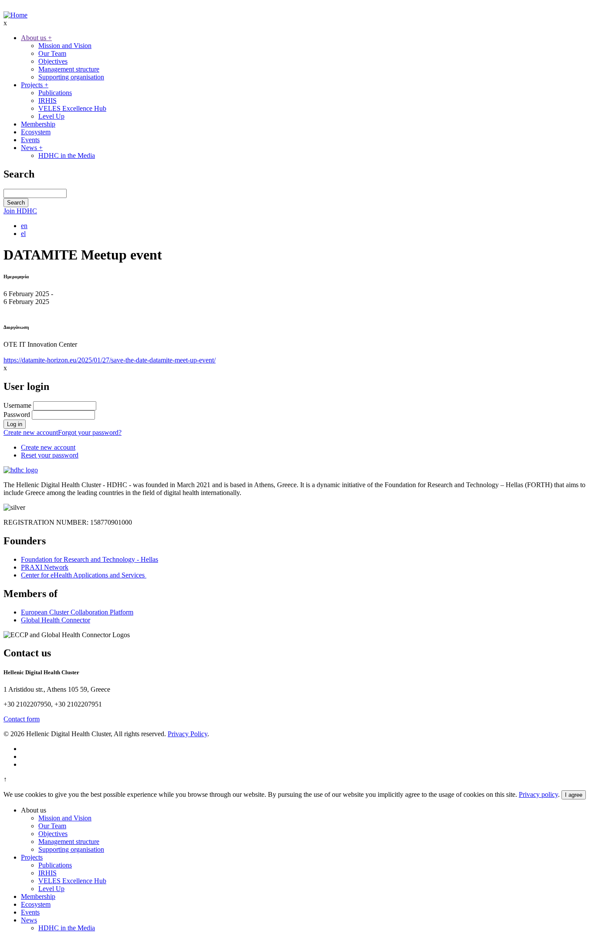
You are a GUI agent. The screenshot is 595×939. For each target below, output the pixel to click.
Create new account (30, 432)
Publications (55, 92)
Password (16, 414)
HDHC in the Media (66, 155)
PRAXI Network (44, 567)
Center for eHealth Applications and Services (83, 575)
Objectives (53, 61)
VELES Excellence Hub (72, 108)
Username (17, 405)
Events (30, 139)
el (23, 233)
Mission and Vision (64, 45)
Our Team (52, 53)
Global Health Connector (55, 620)
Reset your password (49, 455)
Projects (34, 85)
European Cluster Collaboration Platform (77, 612)
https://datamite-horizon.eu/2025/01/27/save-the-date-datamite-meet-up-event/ (109, 360)
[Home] (15, 15)
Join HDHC (20, 211)
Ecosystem (36, 132)
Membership (38, 124)
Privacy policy (538, 794)
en (24, 225)
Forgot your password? (90, 432)
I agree (573, 795)
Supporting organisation (71, 77)
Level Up (51, 116)
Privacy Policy (187, 734)
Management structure (68, 69)
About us (36, 37)
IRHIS (47, 100)
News (32, 147)
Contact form (21, 719)
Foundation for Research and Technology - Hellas (89, 559)
